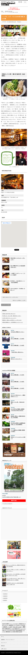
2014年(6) (5, 600)
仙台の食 (6, 11)
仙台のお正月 (23, 628)
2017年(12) (5, 593)
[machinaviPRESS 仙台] (8, 3)
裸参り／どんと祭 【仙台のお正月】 (17, 403)
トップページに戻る (6, 304)
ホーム (2, 636)
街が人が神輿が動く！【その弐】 (17, 388)
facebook (21, 2)
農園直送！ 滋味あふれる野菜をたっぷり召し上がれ (11, 320)
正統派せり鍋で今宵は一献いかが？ (8, 313)
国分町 (3, 623)
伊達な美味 (15, 627)
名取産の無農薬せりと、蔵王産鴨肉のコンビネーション (12, 322)
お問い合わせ (3, 648)
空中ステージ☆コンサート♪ (16, 358)
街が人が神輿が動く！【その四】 (17, 345)
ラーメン (11, 623)
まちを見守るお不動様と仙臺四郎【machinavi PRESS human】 (17, 410)
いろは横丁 (10, 627)
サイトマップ (3, 642)
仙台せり (19, 21)
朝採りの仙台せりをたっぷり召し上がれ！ (11, 297)
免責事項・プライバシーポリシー (8, 639)
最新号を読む (14, 500)
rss (19, 2)
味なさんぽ (10, 11)
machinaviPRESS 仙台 (10, 652)
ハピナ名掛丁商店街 (15, 631)
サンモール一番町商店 (8, 625)
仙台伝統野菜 (19, 630)
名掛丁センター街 (5, 630)
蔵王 (11, 628)
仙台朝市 (20, 631)
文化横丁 (7, 623)
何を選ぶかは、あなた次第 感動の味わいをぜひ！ (11, 315)
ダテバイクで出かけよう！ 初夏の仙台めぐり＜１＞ (18, 396)
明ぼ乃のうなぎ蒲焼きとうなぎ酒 (19, 300)
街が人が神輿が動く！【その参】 (17, 381)
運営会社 (3, 645)
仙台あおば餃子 (12, 630)
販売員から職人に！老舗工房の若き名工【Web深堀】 (18, 417)
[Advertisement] (14, 524)
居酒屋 (13, 628)
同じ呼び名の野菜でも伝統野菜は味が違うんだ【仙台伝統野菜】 (18, 424)
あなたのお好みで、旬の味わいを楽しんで (18, 289)
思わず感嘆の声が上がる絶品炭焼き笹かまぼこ (18, 266)
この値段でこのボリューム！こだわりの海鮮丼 (18, 274)
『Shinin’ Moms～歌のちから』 (17, 352)
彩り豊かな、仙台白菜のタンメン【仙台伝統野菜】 (18, 281)
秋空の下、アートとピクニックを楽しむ (18, 438)
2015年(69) (5, 598)
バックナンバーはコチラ (7, 503)
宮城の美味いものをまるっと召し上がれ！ (18, 259)
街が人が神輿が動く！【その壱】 (17, 338)
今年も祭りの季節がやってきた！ (17, 331)
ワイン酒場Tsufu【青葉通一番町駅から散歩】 (18, 431)
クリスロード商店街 (18, 623)
